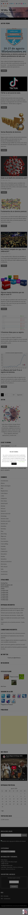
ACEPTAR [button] (14, 463)
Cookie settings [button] (21, 461)
